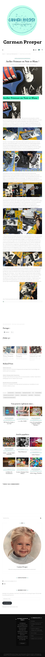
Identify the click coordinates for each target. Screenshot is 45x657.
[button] (42, 1)
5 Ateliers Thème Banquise (21, 355)
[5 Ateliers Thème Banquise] (22, 349)
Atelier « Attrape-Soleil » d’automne (9, 453)
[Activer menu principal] (3, 50)
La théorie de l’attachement (9, 472)
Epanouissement (24, 395)
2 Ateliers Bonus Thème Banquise (8, 355)
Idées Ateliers (31, 395)
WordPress (19, 655)
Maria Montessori (22, 451)
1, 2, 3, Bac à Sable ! (22, 421)
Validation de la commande (36, 638)
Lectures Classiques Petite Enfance (22, 472)
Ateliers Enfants (18, 392)
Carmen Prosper (22, 42)
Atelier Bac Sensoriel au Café (35, 355)
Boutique (33, 621)
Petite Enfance (37, 395)
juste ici (36, 207)
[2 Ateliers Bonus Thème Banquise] (9, 349)
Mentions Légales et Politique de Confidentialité (31, 655)
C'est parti (22, 643)
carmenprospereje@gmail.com (10, 581)
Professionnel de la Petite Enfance (9, 397)
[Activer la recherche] (42, 49)
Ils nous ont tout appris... (22, 449)
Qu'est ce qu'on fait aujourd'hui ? (22, 58)
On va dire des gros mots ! (36, 449)
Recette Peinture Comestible (10, 382)
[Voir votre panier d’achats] (38, 50)
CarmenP (12, 64)
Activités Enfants (11, 392)
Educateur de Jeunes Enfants (9, 395)
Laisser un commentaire (31, 64)
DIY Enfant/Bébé (38, 392)
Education (17, 395)
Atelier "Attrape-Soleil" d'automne (11, 375)
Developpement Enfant (27, 392)
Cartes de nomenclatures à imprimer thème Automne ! (36, 424)
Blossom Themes (7, 655)
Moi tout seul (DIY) (9, 417)
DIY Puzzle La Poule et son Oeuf (9, 423)
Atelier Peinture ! (7, 367)
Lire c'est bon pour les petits (22, 469)
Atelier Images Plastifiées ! (36, 473)
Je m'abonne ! (7, 603)
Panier (32, 635)
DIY (33, 392)
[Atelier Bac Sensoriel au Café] (36, 349)
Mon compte (34, 633)
